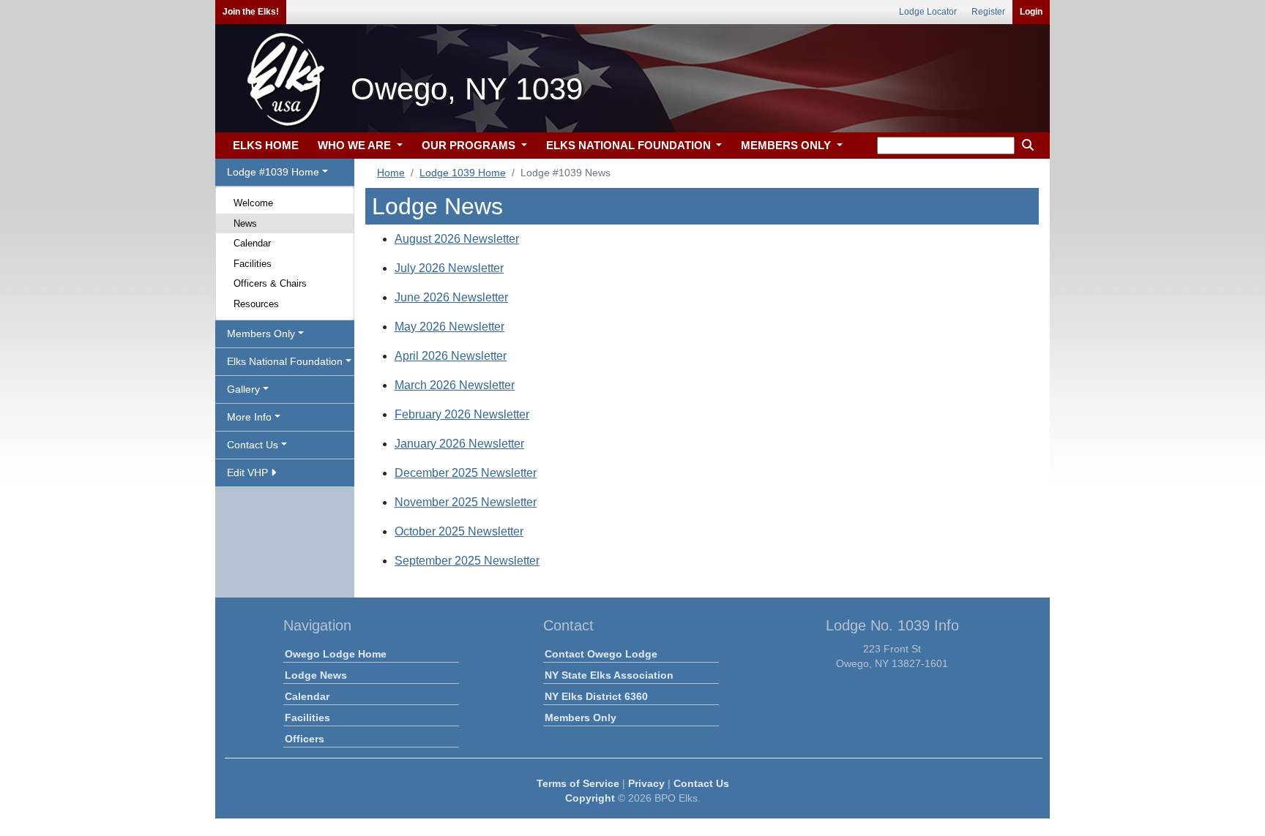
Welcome (253, 202)
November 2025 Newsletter (466, 502)
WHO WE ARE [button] (356, 145)
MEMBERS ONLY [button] (787, 145)
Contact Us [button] (252, 445)
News (245, 223)
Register (988, 12)
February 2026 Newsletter (462, 414)
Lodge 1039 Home (462, 172)
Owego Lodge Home (336, 654)
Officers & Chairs (270, 283)
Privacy (646, 783)
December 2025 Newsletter (466, 473)
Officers (304, 739)
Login (1031, 12)
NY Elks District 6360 (596, 696)
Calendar (252, 243)
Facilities (253, 263)
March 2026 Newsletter (455, 385)
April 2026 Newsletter (451, 356)
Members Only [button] (261, 333)
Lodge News (316, 675)
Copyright (590, 798)
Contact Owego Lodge (601, 654)
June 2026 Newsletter (451, 297)
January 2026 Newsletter (459, 443)
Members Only (580, 717)
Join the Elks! (251, 12)
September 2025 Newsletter (467, 560)
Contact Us (701, 783)
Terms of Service (578, 783)
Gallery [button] (243, 389)
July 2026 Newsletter (449, 268)
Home (391, 172)
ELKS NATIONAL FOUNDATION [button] (630, 145)
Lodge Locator (928, 12)
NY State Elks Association (609, 675)
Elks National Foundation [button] (285, 361)
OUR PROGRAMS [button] (470, 145)
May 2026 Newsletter (449, 326)
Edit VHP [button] (249, 472)
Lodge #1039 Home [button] (273, 172)
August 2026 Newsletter (457, 239)
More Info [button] (249, 417)
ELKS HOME (266, 145)
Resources (256, 303)
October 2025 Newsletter (459, 531)
